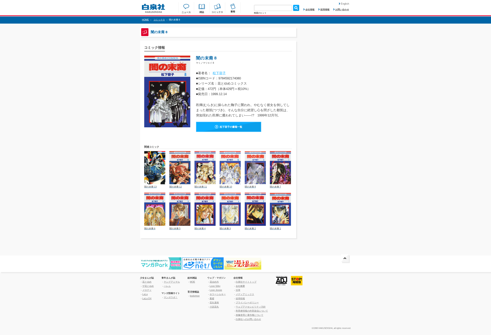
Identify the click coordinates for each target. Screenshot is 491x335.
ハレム (167, 286)
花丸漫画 (214, 302)
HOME (145, 19)
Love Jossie (216, 290)
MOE (192, 282)
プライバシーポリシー (247, 302)
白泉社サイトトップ (246, 282)
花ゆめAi (214, 282)
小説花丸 (214, 306)
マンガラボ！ (171, 297)
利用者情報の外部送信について (252, 310)
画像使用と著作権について (249, 315)
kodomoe (195, 296)
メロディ (147, 290)
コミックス (159, 19)
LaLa (145, 294)
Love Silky (215, 286)
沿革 (238, 290)
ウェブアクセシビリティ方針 (251, 306)
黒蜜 (212, 298)
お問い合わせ (342, 9)
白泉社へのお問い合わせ (248, 319)
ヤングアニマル (172, 282)
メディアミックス (245, 294)
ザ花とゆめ (148, 286)
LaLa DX (147, 298)
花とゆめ (147, 282)
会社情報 (310, 9)
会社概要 (240, 286)
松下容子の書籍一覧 (231, 126)
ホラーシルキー (218, 294)
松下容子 (219, 73)
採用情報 (325, 9)
